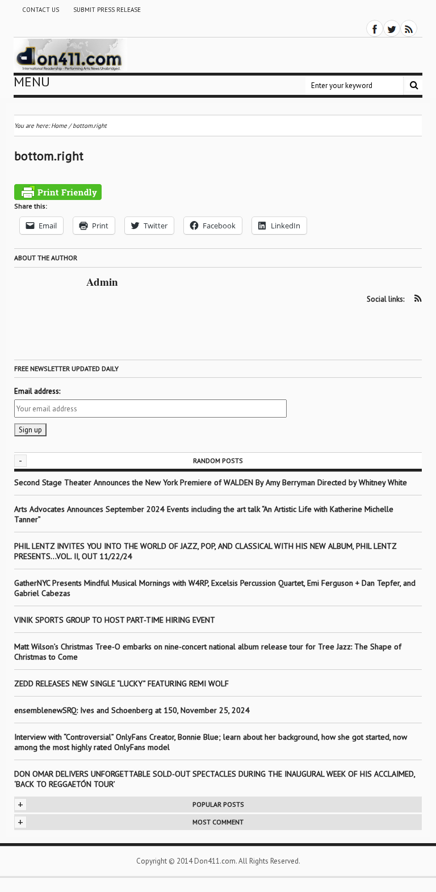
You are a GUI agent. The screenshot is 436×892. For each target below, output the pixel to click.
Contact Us (40, 10)
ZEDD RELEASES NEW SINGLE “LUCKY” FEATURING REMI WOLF (121, 683)
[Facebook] (374, 28)
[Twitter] (391, 28)
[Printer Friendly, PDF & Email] (58, 192)
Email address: (37, 391)
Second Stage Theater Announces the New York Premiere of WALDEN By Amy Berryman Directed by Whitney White (210, 482)
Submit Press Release (107, 10)
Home (59, 126)
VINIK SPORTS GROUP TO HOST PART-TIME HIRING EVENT (114, 620)
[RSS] (408, 28)
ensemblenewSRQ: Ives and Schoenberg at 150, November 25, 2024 (132, 710)
